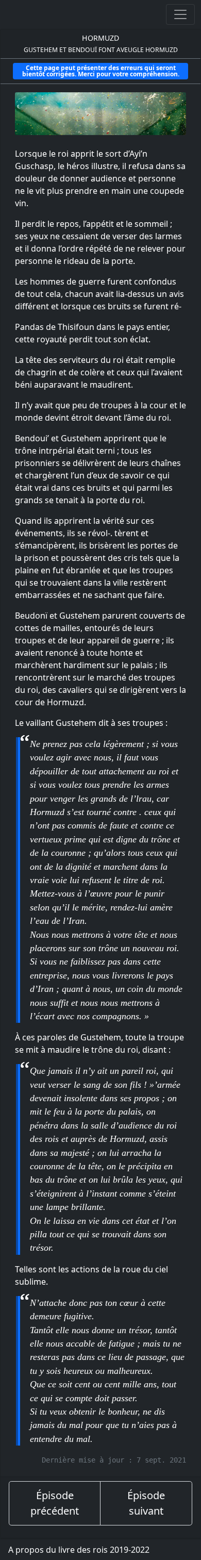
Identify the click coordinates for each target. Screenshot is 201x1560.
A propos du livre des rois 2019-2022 (78, 1549)
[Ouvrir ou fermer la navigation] (180, 14)
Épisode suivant (146, 1503)
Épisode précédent (54, 1503)
